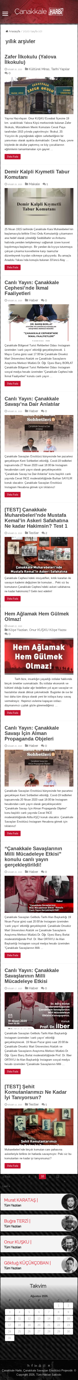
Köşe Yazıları (17, 630)
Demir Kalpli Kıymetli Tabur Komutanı (37, 174)
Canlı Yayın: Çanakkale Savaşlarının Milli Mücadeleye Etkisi (32, 975)
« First (6, 1176)
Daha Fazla (12, 156)
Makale (34, 184)
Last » (6, 1186)
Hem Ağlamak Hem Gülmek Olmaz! (37, 616)
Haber (33, 300)
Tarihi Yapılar (60, 69)
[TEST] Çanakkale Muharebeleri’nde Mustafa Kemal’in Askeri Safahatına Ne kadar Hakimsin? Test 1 (36, 518)
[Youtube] (40, 1365)
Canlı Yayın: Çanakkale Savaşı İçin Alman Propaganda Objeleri (32, 733)
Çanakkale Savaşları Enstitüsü (42, 1370)
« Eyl (8, 1343)
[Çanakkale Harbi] (39, 11)
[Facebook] (32, 1365)
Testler (34, 533)
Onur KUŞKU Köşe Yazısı (47, 630)
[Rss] (28, 1365)
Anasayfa (14, 31)
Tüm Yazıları (12, 1205)
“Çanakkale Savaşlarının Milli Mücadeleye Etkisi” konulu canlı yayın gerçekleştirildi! (33, 857)
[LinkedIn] (35, 1365)
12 (57, 1176)
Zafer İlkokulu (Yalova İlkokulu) (30, 59)
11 (50, 1176)
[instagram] (44, 1365)
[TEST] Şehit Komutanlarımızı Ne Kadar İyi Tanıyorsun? (36, 1092)
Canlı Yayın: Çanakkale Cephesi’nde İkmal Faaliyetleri (32, 288)
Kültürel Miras (39, 69)
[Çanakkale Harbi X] (49, 1365)
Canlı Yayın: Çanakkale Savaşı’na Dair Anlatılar (32, 401)
